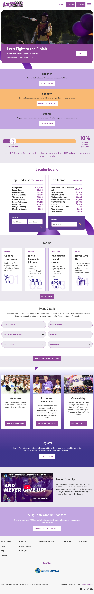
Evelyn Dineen (18, 192)
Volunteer (67, 541)
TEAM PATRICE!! (58, 201)
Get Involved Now (15, 423)
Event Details (6, 541)
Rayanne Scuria (19, 194)
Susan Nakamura (19, 201)
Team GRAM (56, 211)
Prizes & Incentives (25, 546)
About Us (4, 556)
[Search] (41, 227)
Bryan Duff (16, 204)
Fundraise (23, 541)
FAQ (2, 551)
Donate (81, 4)
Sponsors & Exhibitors (47, 541)
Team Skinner (57, 208)
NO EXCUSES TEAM (60, 206)
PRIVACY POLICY (87, 584)
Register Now (47, 83)
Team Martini (57, 192)
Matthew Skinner (19, 208)
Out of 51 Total (77, 180)
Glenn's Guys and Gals (60, 199)
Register (71, 4)
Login (61, 4)
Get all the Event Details (47, 358)
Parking (53, 334)
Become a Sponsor (47, 104)
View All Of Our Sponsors (47, 528)
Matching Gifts (23, 551)
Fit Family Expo (56, 325)
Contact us (83, 541)
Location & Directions (13, 334)
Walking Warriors (59, 197)
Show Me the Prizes (47, 423)
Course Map (55, 344)
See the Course (78, 423)
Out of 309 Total (38, 180)
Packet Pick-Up (9, 344)
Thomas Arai (17, 197)
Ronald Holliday (19, 199)
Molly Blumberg (19, 206)
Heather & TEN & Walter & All (62, 188)
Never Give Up (57, 194)
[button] (89, 4)
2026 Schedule (9, 325)
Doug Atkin (17, 187)
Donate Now (47, 123)
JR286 (54, 204)
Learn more (47, 296)
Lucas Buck (17, 189)
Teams (3, 546)
